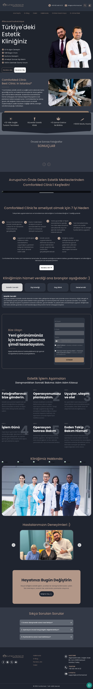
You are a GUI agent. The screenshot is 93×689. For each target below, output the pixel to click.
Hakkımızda (44, 13)
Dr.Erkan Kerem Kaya (59, 13)
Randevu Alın (7, 70)
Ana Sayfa (17, 13)
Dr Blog (35, 659)
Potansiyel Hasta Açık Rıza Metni (65, 351)
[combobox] (58, 341)
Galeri (35, 13)
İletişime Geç (45, 594)
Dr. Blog (26, 13)
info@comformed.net (75, 5)
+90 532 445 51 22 (75, 669)
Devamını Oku (20, 70)
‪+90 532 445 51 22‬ (57, 5)
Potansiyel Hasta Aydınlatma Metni (69, 352)
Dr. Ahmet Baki (75, 13)
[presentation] (44, 164)
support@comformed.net (78, 675)
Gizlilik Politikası (60, 345)
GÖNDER (69, 360)
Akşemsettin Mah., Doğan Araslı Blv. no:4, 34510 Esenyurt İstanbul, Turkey (79, 660)
